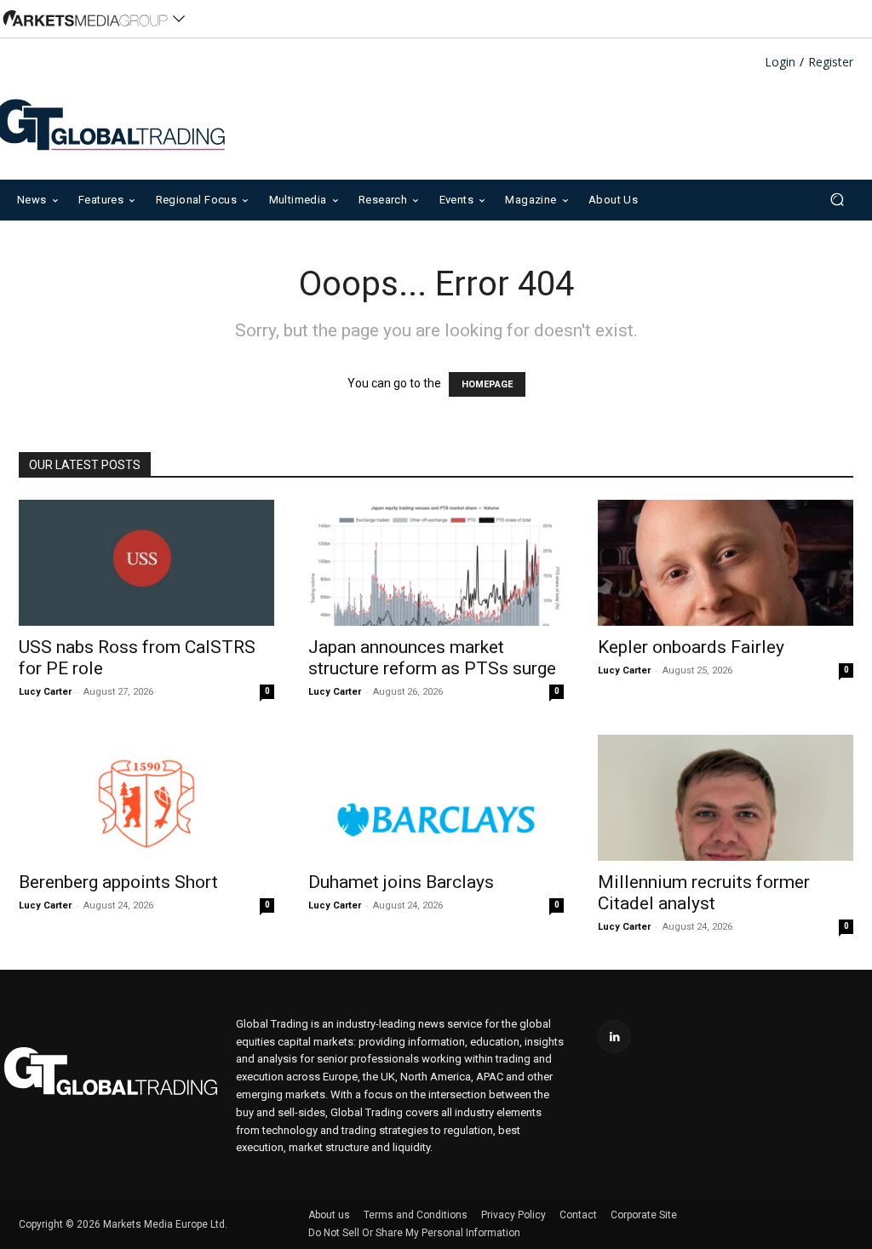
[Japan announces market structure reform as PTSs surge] (436, 563)
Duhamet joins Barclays (401, 882)
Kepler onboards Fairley (691, 647)
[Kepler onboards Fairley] (725, 563)
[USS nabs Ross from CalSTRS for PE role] (146, 563)
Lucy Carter (45, 691)
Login (780, 62)
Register (830, 62)
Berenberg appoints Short (118, 882)
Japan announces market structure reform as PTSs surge (432, 658)
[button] (837, 200)
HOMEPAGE (487, 384)
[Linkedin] (614, 1036)
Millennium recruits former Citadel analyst (704, 893)
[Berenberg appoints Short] (146, 798)
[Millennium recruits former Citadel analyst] (725, 798)
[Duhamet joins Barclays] (436, 798)
